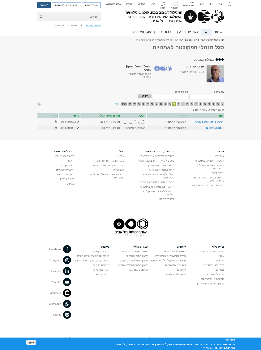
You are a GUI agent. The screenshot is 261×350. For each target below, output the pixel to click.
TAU (152, 3)
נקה (116, 103)
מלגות (70, 183)
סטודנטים (164, 32)
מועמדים (193, 32)
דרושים (220, 260)
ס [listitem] (161, 104)
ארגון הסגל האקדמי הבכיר (133, 260)
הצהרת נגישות (101, 265)
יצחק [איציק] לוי (214, 127)
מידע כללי (218, 246)
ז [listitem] (196, 104)
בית (220, 3)
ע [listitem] (156, 104)
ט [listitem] (187, 104)
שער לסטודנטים (188, 4)
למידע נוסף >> (210, 347)
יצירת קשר (218, 172)
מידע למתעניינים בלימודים (170, 255)
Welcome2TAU (113, 3)
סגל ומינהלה (140, 246)
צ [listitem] (148, 104)
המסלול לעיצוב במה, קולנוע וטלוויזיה (223, 40)
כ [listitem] (178, 104)
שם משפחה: (181, 92)
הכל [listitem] (124, 104)
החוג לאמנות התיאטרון (161, 165)
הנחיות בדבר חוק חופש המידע (92, 260)
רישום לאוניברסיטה (175, 251)
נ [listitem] (165, 104)
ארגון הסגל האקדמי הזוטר (133, 265)
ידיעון (211, 3)
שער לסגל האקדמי (174, 5)
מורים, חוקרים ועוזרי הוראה (108, 165)
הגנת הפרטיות (101, 269)
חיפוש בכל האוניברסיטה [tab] (65, 25)
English (141, 3)
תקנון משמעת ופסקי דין (210, 283)
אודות (218, 32)
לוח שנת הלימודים (175, 265)
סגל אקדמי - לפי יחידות (110, 160)
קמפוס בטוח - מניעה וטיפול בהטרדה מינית (208, 179)
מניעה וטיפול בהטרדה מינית (93, 255)
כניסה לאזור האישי (175, 274)
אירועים (219, 156)
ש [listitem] (134, 104)
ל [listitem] (174, 104)
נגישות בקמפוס (100, 251)
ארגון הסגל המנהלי (137, 255)
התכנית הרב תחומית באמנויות (156, 182)
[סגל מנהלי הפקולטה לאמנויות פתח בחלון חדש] (55, 121)
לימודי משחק (166, 198)
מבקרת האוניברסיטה (212, 278)
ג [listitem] (213, 104)
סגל (207, 32)
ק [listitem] (143, 104)
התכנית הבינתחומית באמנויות (157, 186)
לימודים (181, 246)
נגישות (105, 246)
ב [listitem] (218, 104)
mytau (129, 3)
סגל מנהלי (118, 169)
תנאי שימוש (102, 274)
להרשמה (44, 5)
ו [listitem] (200, 104)
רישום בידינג (67, 179)
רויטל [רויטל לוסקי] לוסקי (209, 121)
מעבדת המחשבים (64, 174)
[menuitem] (229, 5)
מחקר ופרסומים (142, 32)
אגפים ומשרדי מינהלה (135, 251)
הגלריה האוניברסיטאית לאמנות (206, 185)
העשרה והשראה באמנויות (209, 160)
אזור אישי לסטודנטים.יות (66, 5)
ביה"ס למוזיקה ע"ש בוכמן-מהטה (156, 160)
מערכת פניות (91, 5)
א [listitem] (222, 104)
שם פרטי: (219, 92)
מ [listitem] (170, 104)
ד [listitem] (209, 104)
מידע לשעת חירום (214, 274)
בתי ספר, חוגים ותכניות (160, 151)
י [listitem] (182, 104)
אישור (31, 342)
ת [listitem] (130, 104)
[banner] (130, 18)
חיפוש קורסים (66, 165)
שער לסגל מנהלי (162, 5)
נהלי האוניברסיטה (214, 265)
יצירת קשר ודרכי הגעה (211, 251)
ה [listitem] (205, 104)
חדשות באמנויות (64, 156)
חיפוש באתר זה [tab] (93, 25)
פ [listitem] (152, 104)
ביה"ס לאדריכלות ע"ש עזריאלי (157, 156)
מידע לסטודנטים (64, 151)
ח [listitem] (192, 104)
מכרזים (220, 269)
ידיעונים (181, 269)
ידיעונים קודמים (65, 169)
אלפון (201, 3)
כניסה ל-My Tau (138, 269)
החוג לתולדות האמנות (161, 169)
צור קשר (229, 4)
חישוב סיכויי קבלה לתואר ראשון (168, 260)
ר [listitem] (139, 104)
